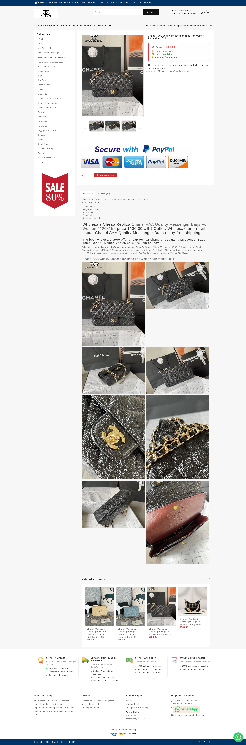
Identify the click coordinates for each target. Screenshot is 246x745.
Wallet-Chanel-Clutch (48, 158)
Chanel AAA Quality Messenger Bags (163, 250)
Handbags (42, 121)
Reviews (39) (104, 194)
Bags (40, 76)
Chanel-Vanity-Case (47, 108)
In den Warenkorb (105, 175)
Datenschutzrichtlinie (91, 704)
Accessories (43, 71)
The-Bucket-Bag (45, 149)
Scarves (41, 135)
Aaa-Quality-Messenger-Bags (51, 57)
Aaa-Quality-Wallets (47, 66)
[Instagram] (204, 742)
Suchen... (151, 12)
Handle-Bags (44, 126)
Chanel (41, 89)
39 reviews (167, 71)
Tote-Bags (42, 153)
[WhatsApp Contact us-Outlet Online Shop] (238, 737)
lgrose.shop (131, 715)
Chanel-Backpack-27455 (49, 98)
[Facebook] (194, 742)
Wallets (41, 162)
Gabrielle (42, 117)
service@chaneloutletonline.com (188, 715)
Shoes (41, 140)
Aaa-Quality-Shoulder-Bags (50, 62)
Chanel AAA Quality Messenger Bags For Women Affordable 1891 (128, 258)
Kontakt (129, 701)
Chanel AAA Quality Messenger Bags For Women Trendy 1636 (190, 622)
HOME (41, 39)
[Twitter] (199, 742)
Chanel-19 (42, 94)
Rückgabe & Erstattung (137, 708)
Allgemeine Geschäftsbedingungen (97, 701)
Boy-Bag (42, 80)
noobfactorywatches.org (137, 719)
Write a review (182, 71)
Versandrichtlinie (134, 704)
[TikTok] (209, 742)
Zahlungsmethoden (90, 708)
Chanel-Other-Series (47, 103)
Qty (81, 175)
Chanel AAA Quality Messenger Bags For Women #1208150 (145, 226)
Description (87, 194)
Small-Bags (43, 144)
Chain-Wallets (44, 85)
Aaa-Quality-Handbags (48, 53)
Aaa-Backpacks (45, 48)
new (40, 44)
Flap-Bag (42, 112)
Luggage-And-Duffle (47, 130)
